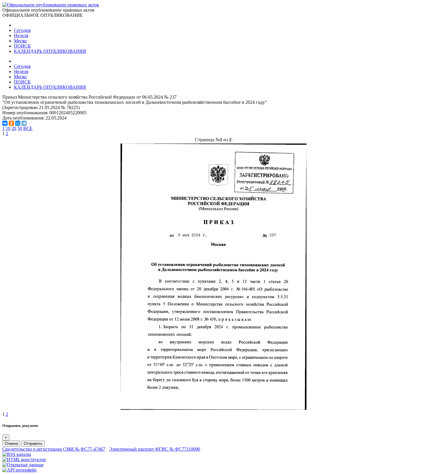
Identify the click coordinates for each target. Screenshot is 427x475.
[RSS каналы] (16, 454)
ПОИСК (22, 45)
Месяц (20, 40)
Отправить (33, 443)
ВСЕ (28, 128)
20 (14, 128)
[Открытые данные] (23, 464)
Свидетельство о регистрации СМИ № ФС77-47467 (53, 449)
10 (8, 128)
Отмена (11, 443)
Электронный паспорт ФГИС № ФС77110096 (154, 449)
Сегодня (22, 30)
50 (19, 128)
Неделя (21, 35)
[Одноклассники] (11, 123)
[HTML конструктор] (24, 459)
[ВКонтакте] (5, 123)
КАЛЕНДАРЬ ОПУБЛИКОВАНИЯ (50, 51)
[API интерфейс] (19, 469)
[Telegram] (24, 123)
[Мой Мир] (17, 123)
